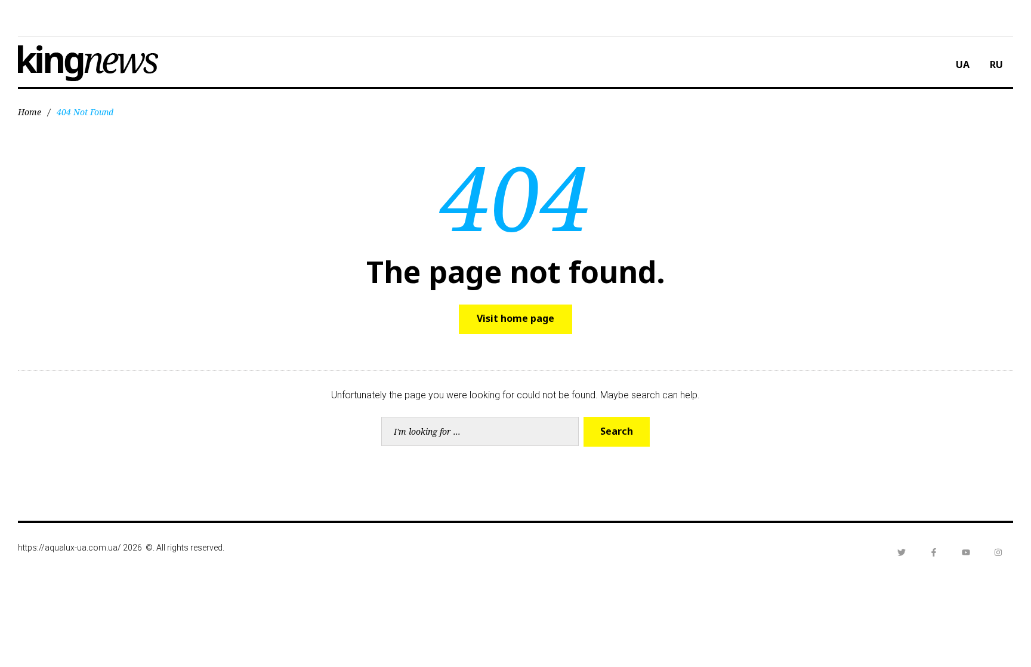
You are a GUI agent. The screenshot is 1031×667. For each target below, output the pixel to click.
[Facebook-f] (934, 552)
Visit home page (515, 318)
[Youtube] (966, 552)
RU (996, 64)
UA (963, 64)
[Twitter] (901, 552)
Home (29, 112)
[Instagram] (998, 552)
